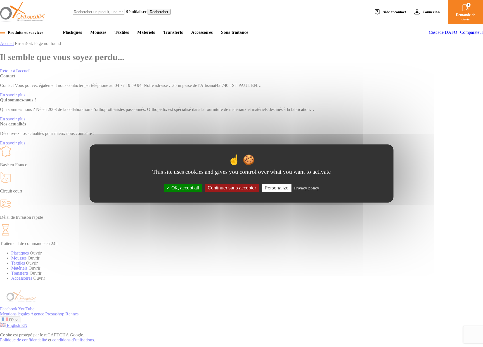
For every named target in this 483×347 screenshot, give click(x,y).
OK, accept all (184, 188)
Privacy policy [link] (306, 188)
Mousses (98, 32)
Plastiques (72, 32)
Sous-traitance (234, 32)
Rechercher (159, 12)
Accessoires (202, 32)
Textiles (122, 32)
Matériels (146, 32)
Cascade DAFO (443, 32)
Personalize (276, 188)
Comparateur (471, 32)
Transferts (173, 32)
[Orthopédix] (22, 12)
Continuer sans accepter (232, 188)
